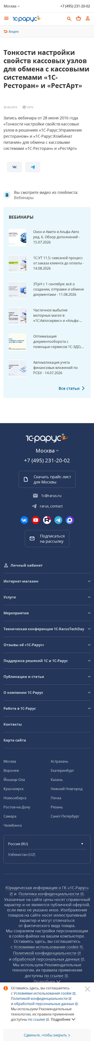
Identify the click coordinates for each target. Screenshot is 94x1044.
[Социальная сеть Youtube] (36, 520)
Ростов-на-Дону (16, 807)
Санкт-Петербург (65, 816)
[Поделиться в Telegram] (32, 167)
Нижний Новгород (66, 788)
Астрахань (59, 761)
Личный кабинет (26, 565)
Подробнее (60, 1019)
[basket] (78, 18)
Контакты (12, 724)
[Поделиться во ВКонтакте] (14, 167)
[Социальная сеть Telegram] (58, 520)
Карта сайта (14, 740)
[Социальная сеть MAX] (70, 520)
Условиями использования (45, 993)
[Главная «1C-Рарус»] (27, 19)
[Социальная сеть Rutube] (47, 520)
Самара (9, 816)
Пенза (56, 798)
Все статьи (69, 388)
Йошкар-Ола (14, 779)
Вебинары (24, 197)
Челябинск (12, 825)
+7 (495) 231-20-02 (75, 6)
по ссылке (54, 975)
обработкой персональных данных (46, 959)
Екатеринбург (62, 770)
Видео (14, 31)
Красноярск (13, 788)
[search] (69, 18)
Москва (9, 761)
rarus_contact (51, 506)
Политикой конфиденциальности (39, 998)
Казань (57, 779)
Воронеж (11, 770)
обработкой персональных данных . (46, 1003)
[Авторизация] (88, 18)
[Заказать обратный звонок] (90, 6)
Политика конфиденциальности (49, 893)
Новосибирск (14, 798)
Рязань (57, 807)
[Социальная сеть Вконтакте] (24, 520)
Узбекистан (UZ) (21, 854)
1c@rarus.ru (51, 495)
